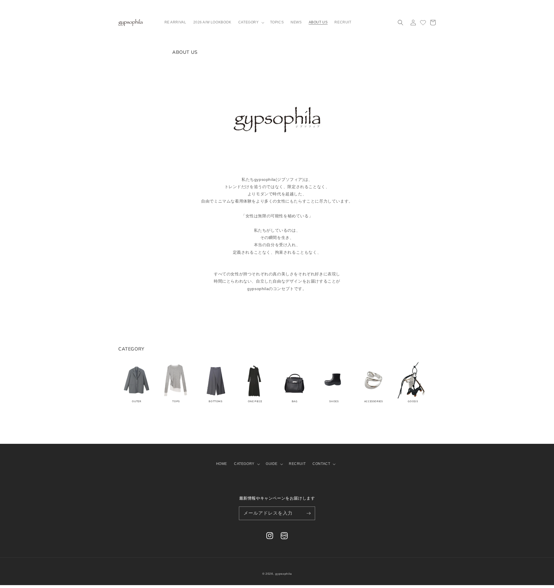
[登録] (308, 513)
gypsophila (283, 573)
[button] (251, 22)
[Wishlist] (423, 22)
